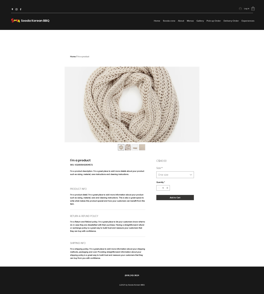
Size (159, 168)
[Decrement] (158, 187)
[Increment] (167, 187)
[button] (253, 9)
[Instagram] (16, 9)
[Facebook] (20, 9)
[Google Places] (12, 9)
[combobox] (175, 174)
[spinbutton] (163, 187)
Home (73, 56)
